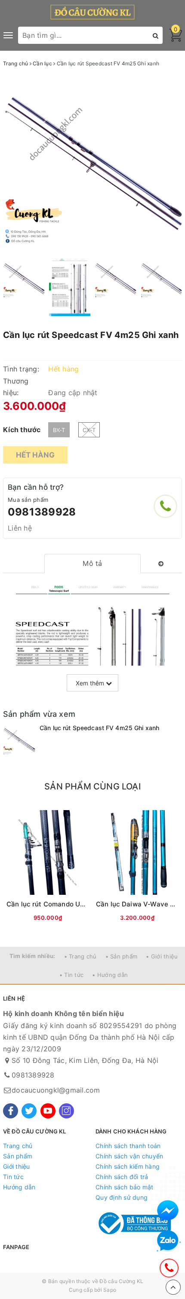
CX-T (89, 430)
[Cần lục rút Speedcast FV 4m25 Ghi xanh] (19, 740)
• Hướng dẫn (110, 974)
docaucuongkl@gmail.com (56, 1090)
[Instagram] (66, 1110)
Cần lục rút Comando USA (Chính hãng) (69, 904)
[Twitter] (29, 1110)
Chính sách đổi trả (122, 1176)
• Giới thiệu (162, 956)
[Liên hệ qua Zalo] (168, 1241)
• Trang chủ (80, 956)
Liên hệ (20, 528)
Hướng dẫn (19, 1187)
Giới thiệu (16, 1166)
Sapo (109, 1290)
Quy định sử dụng (122, 1197)
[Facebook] (10, 1110)
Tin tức (13, 1176)
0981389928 (42, 512)
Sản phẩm (17, 1156)
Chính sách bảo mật (125, 1187)
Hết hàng (35, 455)
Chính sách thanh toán (128, 1145)
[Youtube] (48, 1110)
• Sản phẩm (121, 956)
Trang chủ (17, 1145)
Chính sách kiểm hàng (128, 1166)
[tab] (92, 563)
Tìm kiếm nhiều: (32, 955)
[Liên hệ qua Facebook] (168, 1211)
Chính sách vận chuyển (129, 1156)
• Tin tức (71, 974)
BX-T (59, 430)
